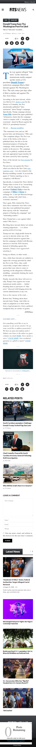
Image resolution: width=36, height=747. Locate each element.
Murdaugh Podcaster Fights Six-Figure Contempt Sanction (17, 623)
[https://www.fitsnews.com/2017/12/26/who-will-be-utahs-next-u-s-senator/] (18, 474)
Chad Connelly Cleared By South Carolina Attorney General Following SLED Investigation (17, 455)
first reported (25, 160)
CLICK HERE (13, 338)
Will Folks (8, 460)
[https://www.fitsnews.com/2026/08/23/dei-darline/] (18, 698)
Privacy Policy (17, 745)
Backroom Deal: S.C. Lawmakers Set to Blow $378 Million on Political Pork (17, 652)
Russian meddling (17, 128)
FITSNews (8, 33)
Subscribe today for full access (16, 738)
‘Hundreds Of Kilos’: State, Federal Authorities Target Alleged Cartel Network (16, 582)
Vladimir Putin (16, 189)
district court (20, 102)
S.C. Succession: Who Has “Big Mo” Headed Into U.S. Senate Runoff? (16, 682)
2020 (6, 20)
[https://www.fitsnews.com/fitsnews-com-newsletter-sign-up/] (18, 359)
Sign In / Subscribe (30, 2)
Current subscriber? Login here (16, 741)
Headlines (14, 20)
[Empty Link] (30, 551)
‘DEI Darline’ (7, 710)
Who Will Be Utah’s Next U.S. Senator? (17, 486)
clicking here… (26, 371)
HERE (19, 336)
